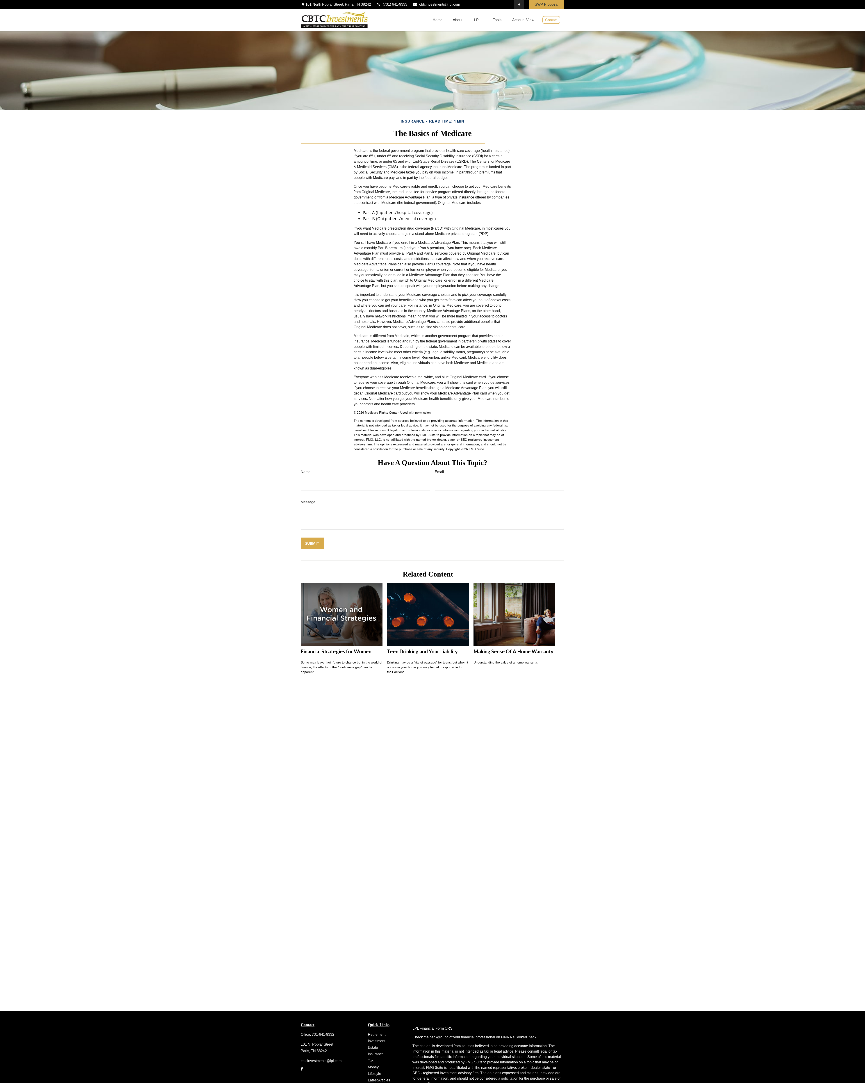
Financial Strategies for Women (336, 651)
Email (439, 472)
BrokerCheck (525, 1037)
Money (373, 1067)
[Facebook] (519, 4)
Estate (373, 1047)
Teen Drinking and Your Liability (422, 651)
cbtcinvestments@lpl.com (439, 4)
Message (308, 502)
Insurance (376, 1054)
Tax (370, 1060)
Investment (376, 1041)
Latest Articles (379, 1080)
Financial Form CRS (436, 1028)
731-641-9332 (323, 1034)
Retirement (376, 1034)
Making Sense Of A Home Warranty (513, 651)
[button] (437, 20)
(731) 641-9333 (395, 4)
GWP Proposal (546, 4)
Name (305, 472)
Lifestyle (374, 1074)
